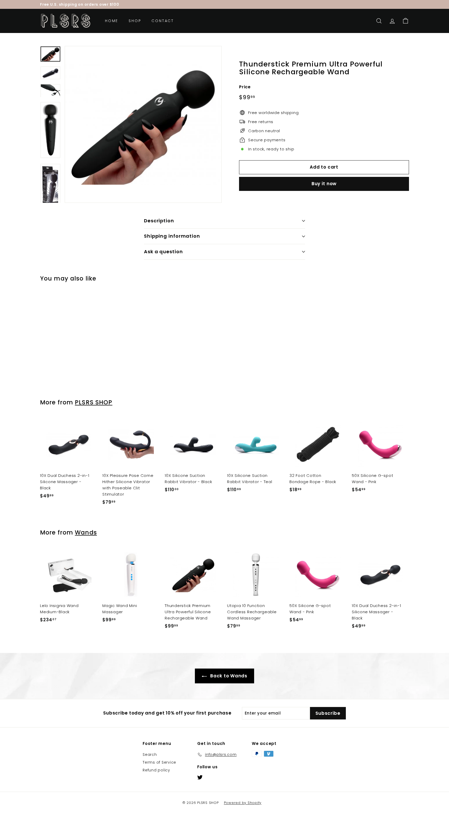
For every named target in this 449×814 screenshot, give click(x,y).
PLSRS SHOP (93, 402)
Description (159, 220)
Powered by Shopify (243, 802)
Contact (162, 20)
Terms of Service (159, 762)
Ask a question (163, 251)
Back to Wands (228, 676)
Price (245, 87)
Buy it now (324, 183)
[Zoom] (143, 124)
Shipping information (172, 236)
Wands (86, 532)
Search (150, 754)
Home (111, 20)
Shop (135, 20)
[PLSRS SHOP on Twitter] (200, 777)
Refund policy (156, 770)
